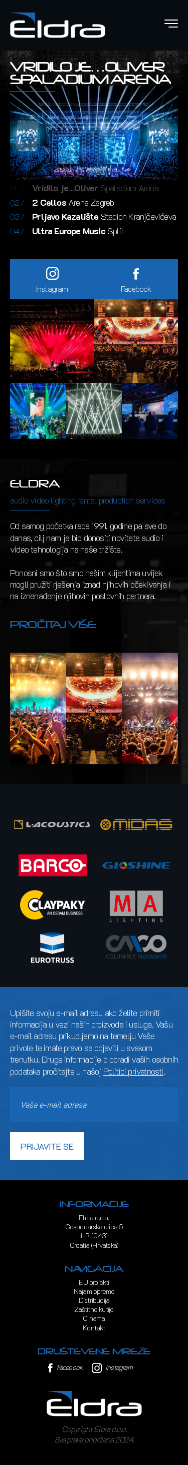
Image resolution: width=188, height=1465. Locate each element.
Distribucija (94, 1300)
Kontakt (94, 1327)
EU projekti (94, 1282)
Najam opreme (94, 1291)
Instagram (118, 1367)
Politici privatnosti (133, 1071)
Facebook (68, 1367)
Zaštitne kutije (93, 1309)
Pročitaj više (53, 624)
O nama (94, 1318)
